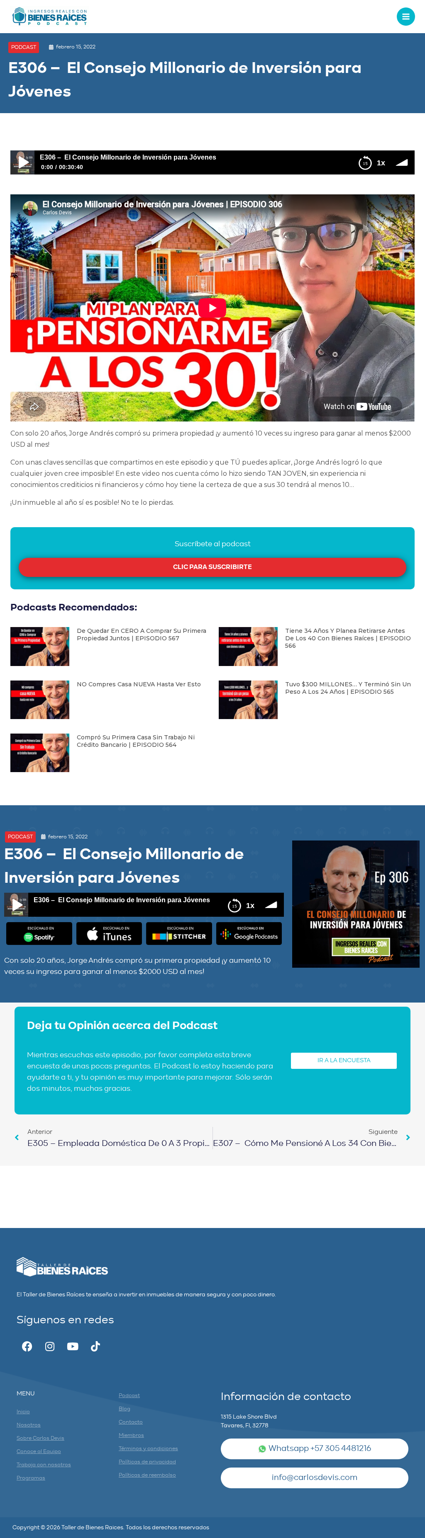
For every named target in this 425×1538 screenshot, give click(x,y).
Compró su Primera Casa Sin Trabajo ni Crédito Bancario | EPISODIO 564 (136, 741)
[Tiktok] (95, 1346)
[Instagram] (49, 1346)
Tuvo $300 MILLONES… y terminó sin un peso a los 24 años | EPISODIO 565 (348, 688)
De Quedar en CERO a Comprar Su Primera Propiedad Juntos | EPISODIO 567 (141, 634)
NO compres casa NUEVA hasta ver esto (139, 684)
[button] (23, 47)
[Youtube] (72, 1346)
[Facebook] (27, 1346)
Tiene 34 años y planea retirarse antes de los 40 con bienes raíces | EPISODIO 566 (348, 638)
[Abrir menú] (406, 16)
